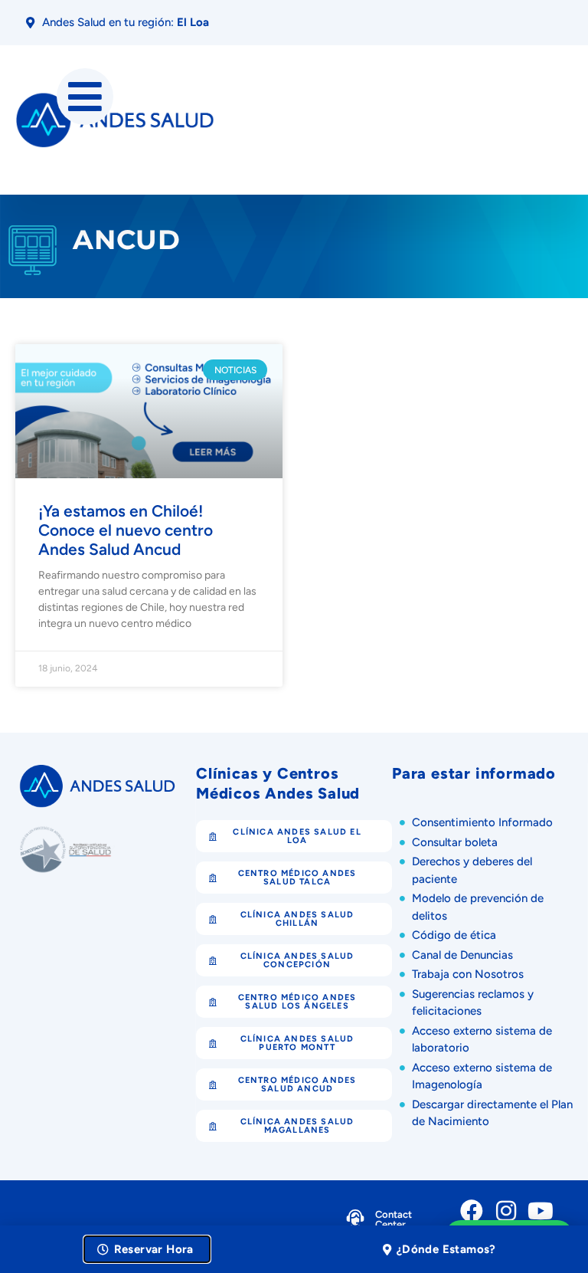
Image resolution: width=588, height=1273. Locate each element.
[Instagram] (506, 1211)
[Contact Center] (355, 1221)
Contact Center (393, 1219)
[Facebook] (471, 1211)
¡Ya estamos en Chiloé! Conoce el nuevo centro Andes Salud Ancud (125, 530)
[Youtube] (540, 1211)
